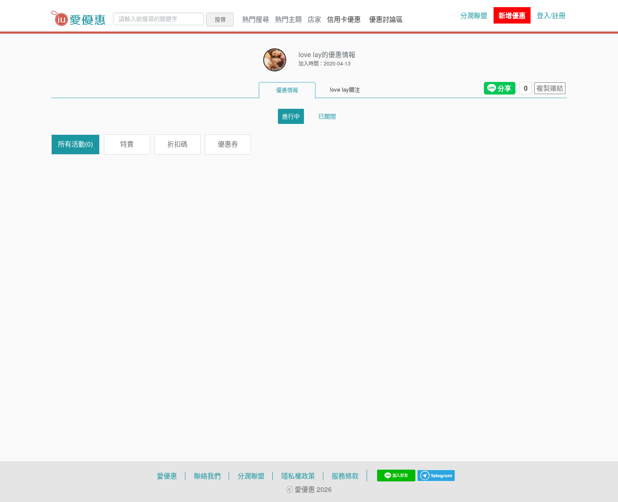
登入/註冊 (551, 15)
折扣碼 (177, 144)
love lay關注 (345, 89)
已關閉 (327, 116)
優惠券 (228, 144)
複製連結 (549, 88)
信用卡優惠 (344, 19)
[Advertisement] (309, 285)
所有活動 (75, 144)
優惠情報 (287, 89)
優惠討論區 (386, 19)
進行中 (291, 116)
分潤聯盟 (473, 15)
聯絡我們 (207, 476)
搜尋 (220, 19)
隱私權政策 (298, 476)
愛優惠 (167, 476)
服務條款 (345, 476)
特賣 (127, 144)
